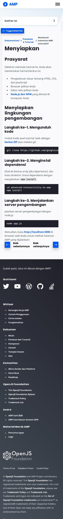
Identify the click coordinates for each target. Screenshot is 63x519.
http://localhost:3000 (37, 232)
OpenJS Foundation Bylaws (21, 394)
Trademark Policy (17, 398)
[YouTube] (17, 286)
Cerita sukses (15, 318)
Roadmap (13, 377)
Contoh (12, 347)
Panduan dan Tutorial (19, 339)
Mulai (11, 335)
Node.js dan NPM (21, 94)
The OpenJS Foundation (20, 390)
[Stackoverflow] (52, 286)
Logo (10, 436)
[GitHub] (40, 286)
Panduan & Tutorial (28, 41)
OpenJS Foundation (16, 476)
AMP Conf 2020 (15, 415)
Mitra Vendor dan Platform (21, 369)
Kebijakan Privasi (25, 468)
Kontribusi (13, 373)
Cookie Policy (42, 468)
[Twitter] (6, 286)
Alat (10, 356)
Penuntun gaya (16, 432)
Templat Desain (16, 351)
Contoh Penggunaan (18, 314)
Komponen (13, 343)
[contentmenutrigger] (30, 21)
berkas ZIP (11, 142)
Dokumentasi (12, 40)
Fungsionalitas (15, 322)
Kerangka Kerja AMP (18, 310)
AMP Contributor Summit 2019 (23, 419)
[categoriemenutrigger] (12, 30)
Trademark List (16, 402)
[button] (57, 4)
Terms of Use (9, 468)
